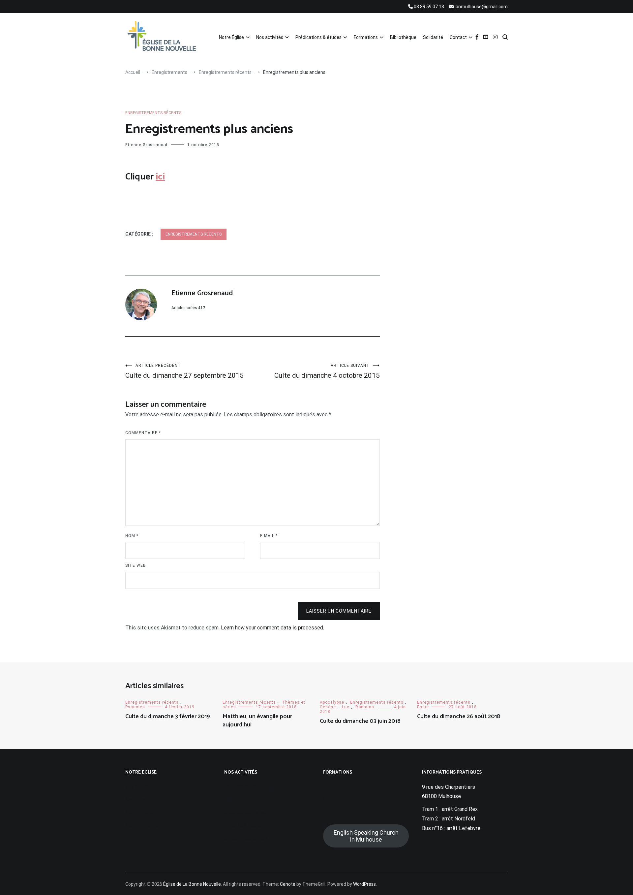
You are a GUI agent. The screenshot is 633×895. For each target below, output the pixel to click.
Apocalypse (332, 702)
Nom (131, 535)
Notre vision (139, 812)
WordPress (364, 884)
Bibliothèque (403, 37)
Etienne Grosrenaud (146, 145)
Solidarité (433, 37)
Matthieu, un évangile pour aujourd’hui (257, 721)
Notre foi (136, 799)
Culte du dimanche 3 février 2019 (167, 716)
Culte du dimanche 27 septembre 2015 (184, 371)
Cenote (287, 884)
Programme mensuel (248, 787)
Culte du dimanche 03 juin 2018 (360, 721)
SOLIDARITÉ (338, 799)
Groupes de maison (246, 812)
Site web (135, 565)
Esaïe (423, 707)
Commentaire (143, 433)
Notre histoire (141, 825)
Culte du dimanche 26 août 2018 (458, 716)
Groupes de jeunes (245, 838)
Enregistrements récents (153, 113)
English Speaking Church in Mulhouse (366, 836)
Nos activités (269, 37)
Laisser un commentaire (339, 611)
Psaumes (135, 707)
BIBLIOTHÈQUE (341, 787)
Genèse (328, 707)
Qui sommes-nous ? (148, 787)
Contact (458, 37)
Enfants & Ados (242, 825)
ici (160, 176)
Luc (345, 707)
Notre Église (231, 37)
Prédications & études (318, 37)
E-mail (269, 535)
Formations (366, 37)
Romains (364, 707)
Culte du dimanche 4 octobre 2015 (327, 371)
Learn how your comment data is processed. (272, 627)
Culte (230, 799)
